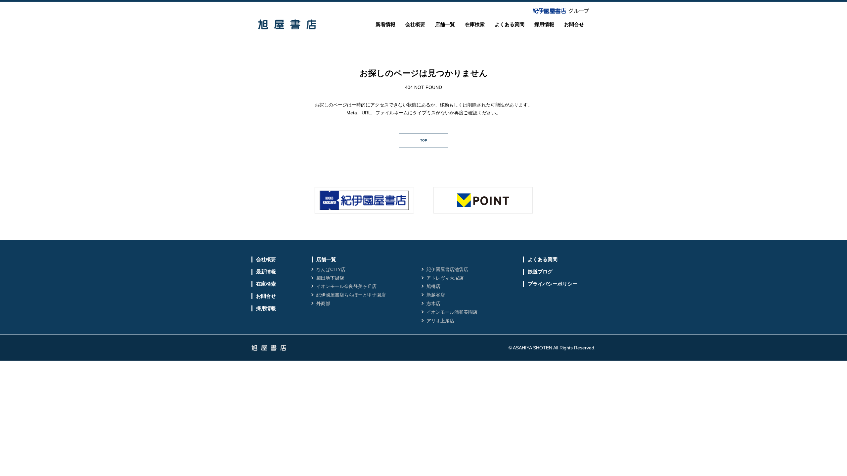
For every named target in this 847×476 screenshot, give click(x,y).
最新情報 (266, 271)
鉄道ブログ (540, 271)
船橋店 (433, 286)
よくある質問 (509, 24)
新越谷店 (435, 295)
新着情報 (385, 24)
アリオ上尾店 (440, 320)
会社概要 (415, 24)
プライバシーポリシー (552, 284)
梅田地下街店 (330, 278)
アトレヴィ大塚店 (445, 278)
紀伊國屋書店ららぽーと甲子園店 (351, 295)
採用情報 (544, 24)
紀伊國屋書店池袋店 (447, 269)
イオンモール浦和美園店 (451, 312)
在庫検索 (475, 24)
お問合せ (574, 24)
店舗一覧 (445, 24)
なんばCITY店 (330, 269)
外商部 (323, 303)
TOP (423, 140)
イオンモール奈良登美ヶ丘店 (346, 286)
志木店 (433, 303)
